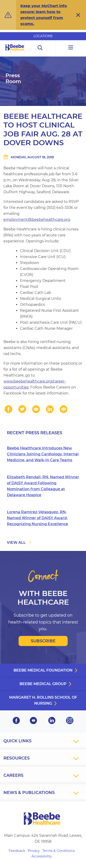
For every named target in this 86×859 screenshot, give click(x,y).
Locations (43, 36)
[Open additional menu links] (71, 48)
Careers (13, 775)
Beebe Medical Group (43, 684)
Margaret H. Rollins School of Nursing (43, 700)
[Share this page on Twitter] (22, 409)
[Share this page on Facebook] (8, 409)
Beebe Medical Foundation (43, 670)
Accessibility (41, 856)
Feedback (17, 851)
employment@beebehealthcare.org (36, 219)
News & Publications (29, 792)
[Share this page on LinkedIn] (50, 409)
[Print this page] (63, 409)
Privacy (34, 851)
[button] (78, 15)
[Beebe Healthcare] (15, 52)
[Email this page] (36, 409)
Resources (16, 758)
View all (16, 542)
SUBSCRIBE (43, 641)
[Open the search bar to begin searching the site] (40, 48)
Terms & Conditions (58, 851)
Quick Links (17, 740)
